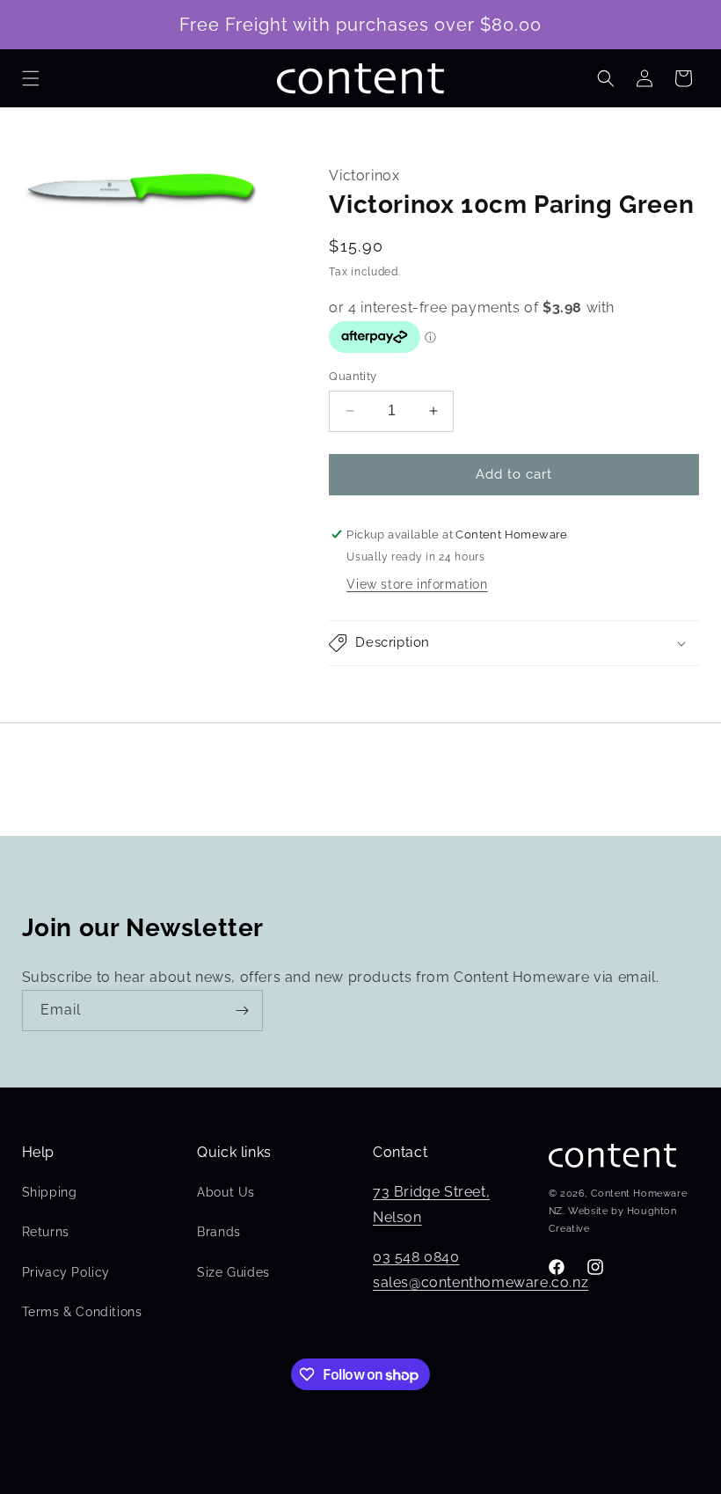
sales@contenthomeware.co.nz (480, 1282)
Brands (219, 1232)
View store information (416, 584)
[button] (30, 78)
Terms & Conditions (82, 1312)
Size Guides (233, 1272)
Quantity (352, 376)
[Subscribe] (242, 1010)
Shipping (49, 1192)
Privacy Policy (66, 1272)
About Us (226, 1192)
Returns (45, 1232)
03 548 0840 (416, 1257)
